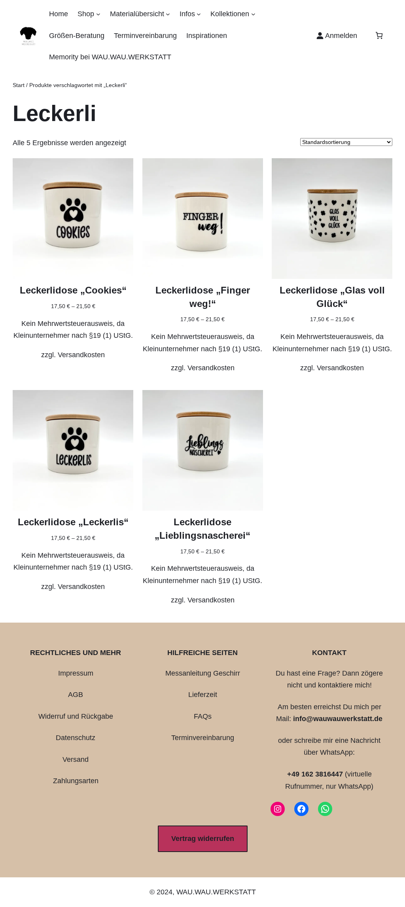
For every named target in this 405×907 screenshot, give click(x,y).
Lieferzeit (202, 695)
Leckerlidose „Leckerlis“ (73, 522)
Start (19, 85)
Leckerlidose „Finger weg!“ (202, 297)
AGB (75, 695)
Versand (75, 759)
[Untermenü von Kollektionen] (253, 14)
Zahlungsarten (75, 781)
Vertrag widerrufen (202, 839)
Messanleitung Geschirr (202, 673)
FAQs (203, 716)
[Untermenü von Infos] (199, 14)
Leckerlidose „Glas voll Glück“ (332, 297)
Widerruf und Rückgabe (75, 716)
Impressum (75, 673)
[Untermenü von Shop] (98, 14)
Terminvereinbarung (202, 738)
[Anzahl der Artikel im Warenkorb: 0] (379, 35)
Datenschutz (75, 738)
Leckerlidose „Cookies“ (73, 290)
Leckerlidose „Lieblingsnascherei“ (202, 529)
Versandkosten (81, 355)
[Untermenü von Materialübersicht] (168, 14)
